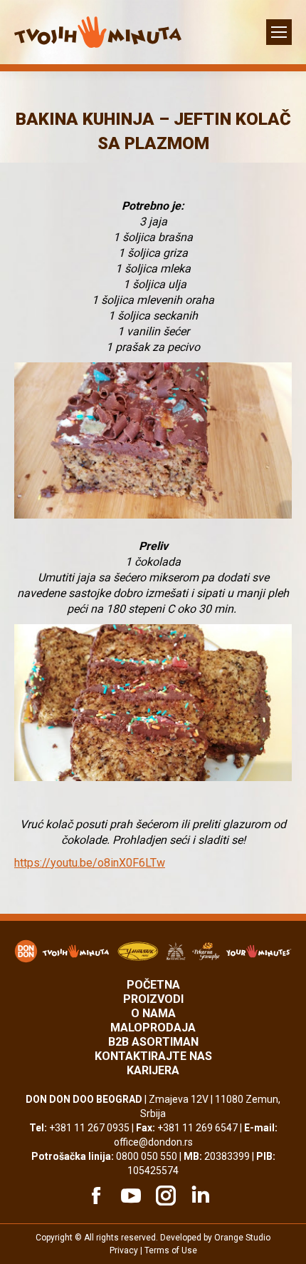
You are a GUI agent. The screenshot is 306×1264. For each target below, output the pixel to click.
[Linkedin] (198, 1195)
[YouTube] (129, 1195)
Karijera (153, 1070)
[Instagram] (163, 1195)
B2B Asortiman (153, 1042)
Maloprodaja (153, 1027)
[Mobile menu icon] (279, 32)
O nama (153, 1013)
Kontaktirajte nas (153, 1056)
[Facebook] (94, 1195)
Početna (153, 985)
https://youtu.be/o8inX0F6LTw (89, 863)
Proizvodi (153, 999)
